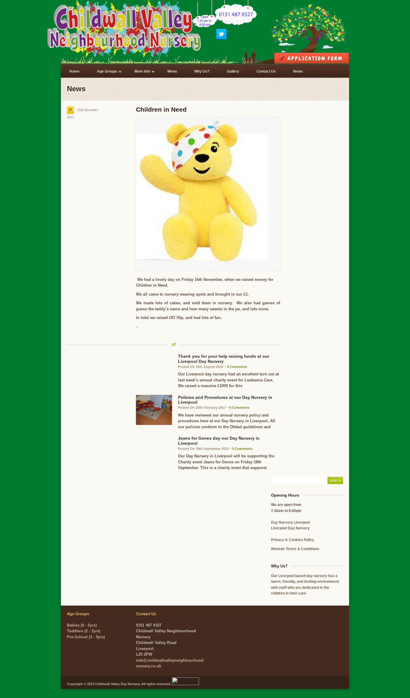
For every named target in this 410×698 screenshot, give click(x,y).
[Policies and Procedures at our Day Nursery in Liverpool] (154, 410)
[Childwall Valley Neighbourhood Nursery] (205, 33)
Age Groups (103, 74)
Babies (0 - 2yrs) (82, 625)
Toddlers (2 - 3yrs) (83, 631)
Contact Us (266, 71)
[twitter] (221, 38)
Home (74, 71)
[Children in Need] (208, 194)
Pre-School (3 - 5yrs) (86, 637)
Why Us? (202, 71)
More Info (138, 74)
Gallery (233, 71)
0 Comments (237, 367)
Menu (172, 71)
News (298, 71)
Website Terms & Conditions (295, 549)
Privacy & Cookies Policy (292, 540)
